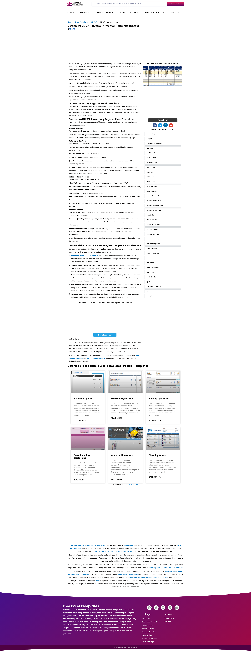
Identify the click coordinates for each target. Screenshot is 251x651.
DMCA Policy (169, 614)
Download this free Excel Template (85, 256)
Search (175, 4)
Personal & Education (128, 12)
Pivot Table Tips (148, 642)
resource (144, 577)
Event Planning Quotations (82, 456)
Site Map (167, 622)
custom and (166, 567)
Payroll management (160, 577)
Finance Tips (147, 635)
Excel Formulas (147, 625)
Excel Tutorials (176, 12)
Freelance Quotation (122, 398)
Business (83, 12)
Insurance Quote (83, 398)
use (170, 571)
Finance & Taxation (153, 12)
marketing (132, 577)
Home (69, 12)
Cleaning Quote (157, 455)
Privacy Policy (169, 618)
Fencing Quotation (159, 398)
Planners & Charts (103, 12)
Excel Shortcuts (148, 629)
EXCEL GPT (146, 619)
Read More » (80, 420)
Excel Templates (81, 22)
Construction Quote (122, 455)
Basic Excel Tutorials (150, 622)
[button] (155, 125)
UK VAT (94, 22)
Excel (97, 581)
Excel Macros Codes (149, 638)
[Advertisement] (125, 46)
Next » (135, 485)
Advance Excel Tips (149, 632)
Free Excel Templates (81, 606)
